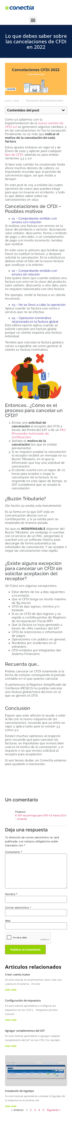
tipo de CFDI (14, 154)
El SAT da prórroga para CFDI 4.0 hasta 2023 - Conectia (40, 817)
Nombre (11, 894)
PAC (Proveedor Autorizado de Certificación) (39, 433)
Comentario (13, 852)
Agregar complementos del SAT (25, 1031)
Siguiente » (54, 1110)
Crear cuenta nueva (17, 974)
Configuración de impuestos (23, 1000)
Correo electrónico (18, 907)
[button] (33, 20)
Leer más (10, 989)
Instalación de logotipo (19, 1091)
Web (8, 920)
